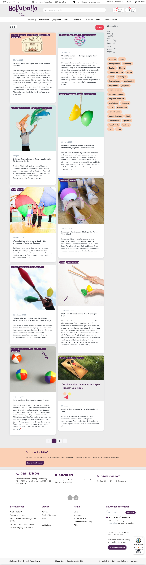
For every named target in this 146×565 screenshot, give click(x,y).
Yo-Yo (111, 129)
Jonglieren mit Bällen (26, 349)
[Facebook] (70, 497)
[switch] (138, 551)
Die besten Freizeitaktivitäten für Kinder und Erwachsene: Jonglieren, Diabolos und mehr (77, 146)
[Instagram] (75, 497)
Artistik (30, 35)
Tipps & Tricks (39, 267)
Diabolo (80, 94)
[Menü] (142, 538)
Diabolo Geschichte (72, 262)
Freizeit (86, 94)
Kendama (72, 180)
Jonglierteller (113, 103)
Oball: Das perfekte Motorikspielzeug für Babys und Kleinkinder (79, 57)
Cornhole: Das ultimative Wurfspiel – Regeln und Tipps (79, 410)
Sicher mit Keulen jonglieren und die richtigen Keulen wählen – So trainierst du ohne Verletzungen (32, 319)
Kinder (14, 189)
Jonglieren (15, 35)
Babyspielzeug (72, 35)
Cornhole (63, 358)
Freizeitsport (72, 94)
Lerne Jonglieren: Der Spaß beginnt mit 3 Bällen (31, 400)
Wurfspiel (80, 358)
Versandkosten (35, 561)
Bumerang (127, 63)
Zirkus (36, 35)
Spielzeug (63, 35)
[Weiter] (65, 441)
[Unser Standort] (111, 478)
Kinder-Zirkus (16, 37)
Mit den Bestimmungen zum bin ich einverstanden (121, 522)
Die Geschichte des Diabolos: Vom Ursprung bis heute (79, 315)
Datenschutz (112, 523)
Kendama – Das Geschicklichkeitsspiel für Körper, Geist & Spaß (80, 233)
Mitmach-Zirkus (44, 35)
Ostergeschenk (46, 108)
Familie (93, 94)
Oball (80, 35)
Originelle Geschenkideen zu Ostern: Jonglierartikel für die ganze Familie (32, 160)
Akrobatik (23, 35)
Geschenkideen (24, 108)
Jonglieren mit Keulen (26, 267)
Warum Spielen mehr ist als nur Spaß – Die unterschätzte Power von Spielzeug (29, 242)
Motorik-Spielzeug (90, 35)
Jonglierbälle (15, 351)
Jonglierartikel (35, 108)
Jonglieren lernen (40, 349)
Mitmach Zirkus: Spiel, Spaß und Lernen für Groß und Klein (31, 64)
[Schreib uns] (73, 478)
